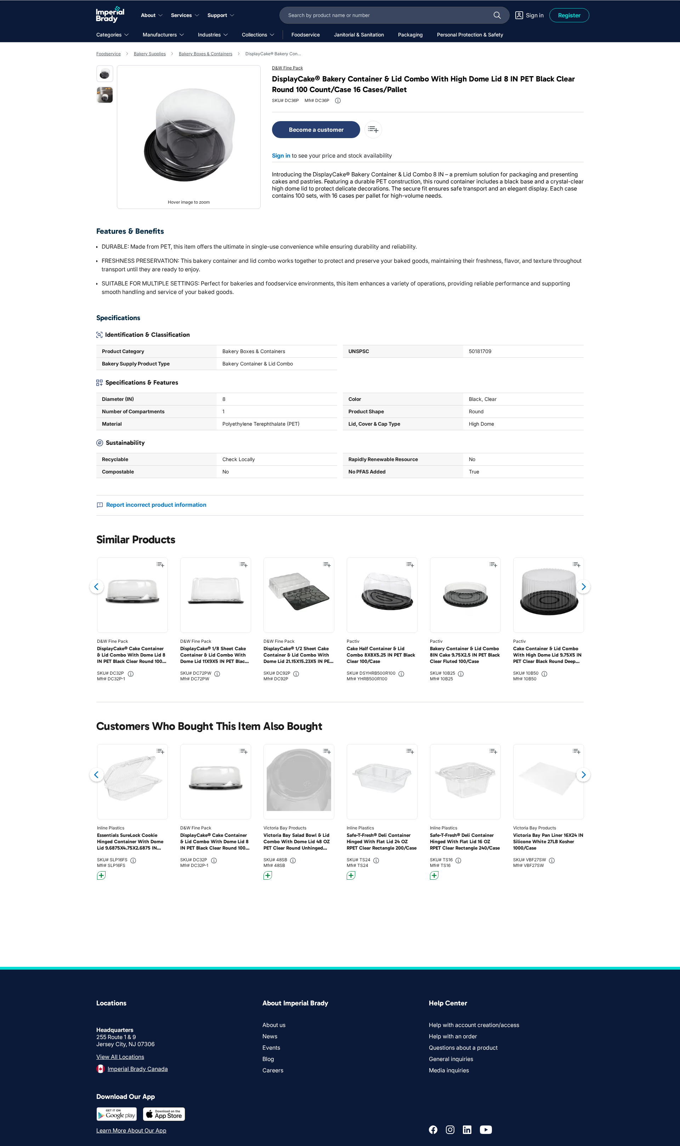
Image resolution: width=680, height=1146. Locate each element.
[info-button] (338, 100)
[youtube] (486, 1129)
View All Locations (120, 1056)
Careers (272, 1070)
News (269, 1036)
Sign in (281, 155)
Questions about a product (463, 1047)
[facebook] (433, 1129)
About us (273, 1024)
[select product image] (104, 73)
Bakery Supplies (150, 53)
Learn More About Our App (131, 1130)
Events (271, 1047)
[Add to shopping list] (160, 565)
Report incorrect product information (156, 504)
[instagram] (450, 1129)
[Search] (497, 15)
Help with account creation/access (474, 1024)
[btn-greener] (101, 875)
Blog (268, 1058)
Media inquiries (449, 1070)
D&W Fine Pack (287, 67)
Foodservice (108, 53)
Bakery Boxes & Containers (205, 53)
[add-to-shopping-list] (373, 129)
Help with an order (453, 1036)
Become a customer (316, 129)
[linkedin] (467, 1129)
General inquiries (451, 1058)
